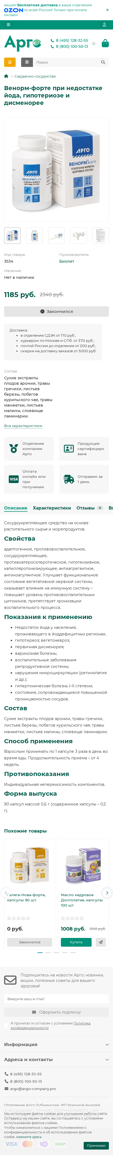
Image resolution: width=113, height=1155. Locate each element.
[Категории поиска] (27, 62)
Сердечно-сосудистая (35, 76)
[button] (6, 893)
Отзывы (89, 508)
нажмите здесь (29, 1137)
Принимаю (96, 1146)
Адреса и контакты (28, 1059)
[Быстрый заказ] (101, 942)
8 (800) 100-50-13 (72, 46)
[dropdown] (8, 24)
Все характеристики (23, 426)
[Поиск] (103, 62)
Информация (21, 1044)
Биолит (66, 261)
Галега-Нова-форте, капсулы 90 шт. (26, 897)
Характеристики (52, 508)
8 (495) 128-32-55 (72, 40)
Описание (15, 508)
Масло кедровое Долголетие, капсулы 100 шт (82, 900)
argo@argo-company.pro (33, 1088)
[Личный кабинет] (104, 24)
